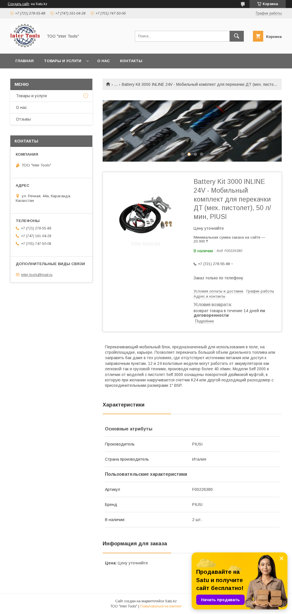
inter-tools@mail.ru (36, 275)
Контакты (131, 61)
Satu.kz (171, 601)
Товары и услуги (62, 61)
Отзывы (23, 119)
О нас (103, 61)
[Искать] (237, 36)
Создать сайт (18, 4)
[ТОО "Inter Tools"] (25, 46)
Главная (24, 61)
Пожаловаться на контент (161, 606)
